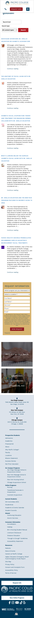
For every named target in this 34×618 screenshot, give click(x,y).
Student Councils (11, 510)
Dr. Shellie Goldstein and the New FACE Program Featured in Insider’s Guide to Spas (16, 200)
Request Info (17, 583)
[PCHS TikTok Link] (21, 603)
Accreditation (11, 524)
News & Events (10, 551)
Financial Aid (17, 386)
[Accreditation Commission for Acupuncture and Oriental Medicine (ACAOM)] (28, 609)
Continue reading (12, 69)
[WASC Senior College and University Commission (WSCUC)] (9, 609)
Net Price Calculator (11, 464)
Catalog (9, 527)
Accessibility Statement (15, 541)
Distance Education (13, 535)
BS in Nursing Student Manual (17, 530)
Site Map (8, 561)
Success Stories (10, 461)
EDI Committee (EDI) (12, 502)
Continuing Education (14, 515)
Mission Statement (11, 458)
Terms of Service (10, 573)
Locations (8, 455)
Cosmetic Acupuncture (14, 495)
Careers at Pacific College (13, 554)
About (7, 447)
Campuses (17, 376)
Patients (8, 548)
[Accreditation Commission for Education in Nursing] (20, 609)
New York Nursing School (15, 479)
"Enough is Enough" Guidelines (17, 538)
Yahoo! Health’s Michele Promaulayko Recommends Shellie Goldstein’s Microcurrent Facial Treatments (16, 240)
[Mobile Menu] (27, 9)
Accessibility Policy (11, 570)
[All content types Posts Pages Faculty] (9, 30)
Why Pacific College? (12, 449)
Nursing (9, 487)
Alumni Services (12, 518)
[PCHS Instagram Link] (13, 603)
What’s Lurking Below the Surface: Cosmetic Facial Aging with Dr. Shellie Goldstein (16, 158)
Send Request (17, 329)
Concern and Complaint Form (14, 567)
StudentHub (9, 504)
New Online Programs (17, 598)
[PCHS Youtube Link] (17, 603)
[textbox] (17, 298)
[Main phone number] (5, 9)
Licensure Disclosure (14, 533)
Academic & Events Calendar (14, 507)
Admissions (17, 381)
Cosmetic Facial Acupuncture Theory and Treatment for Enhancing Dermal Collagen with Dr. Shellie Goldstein (16, 118)
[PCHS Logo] (17, 590)
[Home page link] (17, 3)
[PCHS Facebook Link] (10, 603)
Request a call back (17, 354)
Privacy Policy (9, 564)
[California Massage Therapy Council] (17, 613)
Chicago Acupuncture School (16, 482)
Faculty (7, 452)
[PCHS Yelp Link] (24, 603)
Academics (8, 441)
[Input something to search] (11, 22)
